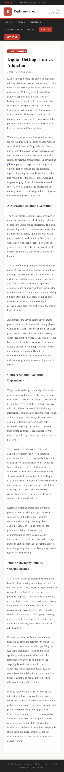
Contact (11, 36)
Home (9, 22)
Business (35, 22)
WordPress (38, 767)
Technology (14, 29)
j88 (8, 164)
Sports (31, 29)
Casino (45, 29)
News (21, 22)
